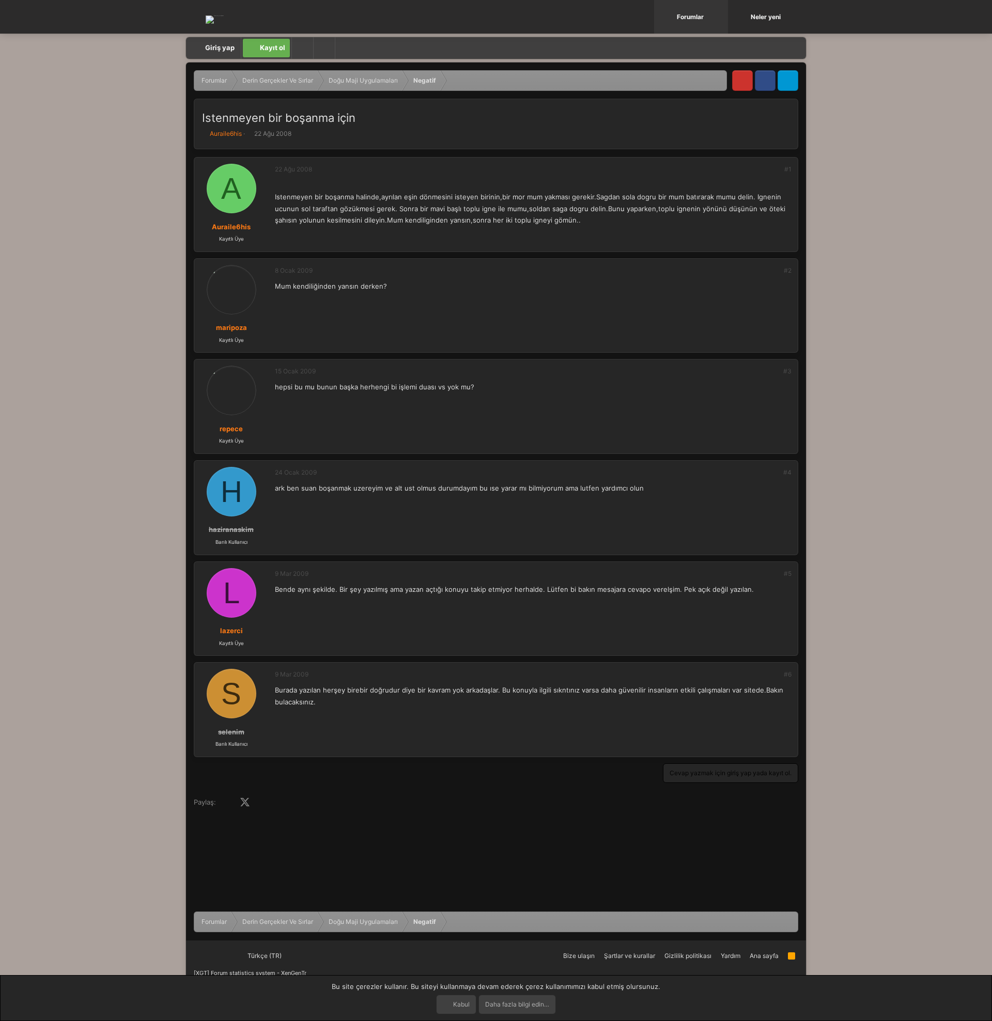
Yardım (730, 956)
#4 (787, 472)
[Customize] (302, 48)
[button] (721, 17)
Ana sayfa (764, 956)
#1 (788, 169)
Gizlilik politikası (687, 956)
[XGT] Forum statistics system (250, 973)
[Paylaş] (774, 169)
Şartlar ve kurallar (629, 956)
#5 (788, 573)
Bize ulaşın (579, 956)
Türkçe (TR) (264, 956)
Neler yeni (766, 17)
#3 (787, 371)
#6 (788, 674)
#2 (788, 270)
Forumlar (690, 17)
